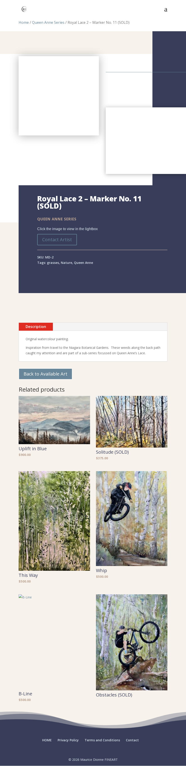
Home (24, 22)
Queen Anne (83, 262)
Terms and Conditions (102, 740)
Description (36, 326)
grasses (53, 262)
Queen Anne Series (48, 22)
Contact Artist (57, 239)
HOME (47, 740)
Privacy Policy (68, 740)
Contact (132, 740)
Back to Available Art (45, 374)
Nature (66, 262)
